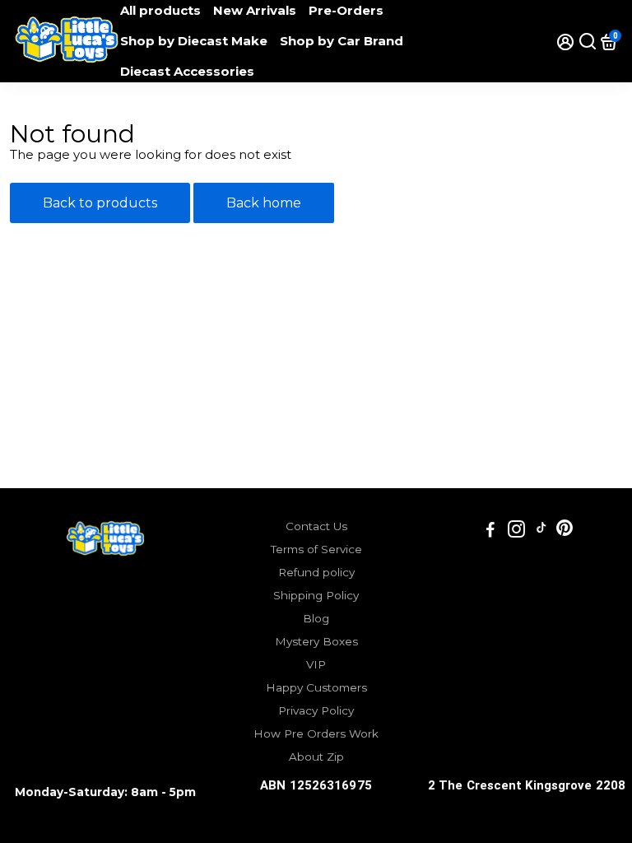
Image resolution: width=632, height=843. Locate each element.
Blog (316, 618)
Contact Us (316, 526)
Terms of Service (316, 549)
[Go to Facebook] (490, 531)
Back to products (100, 203)
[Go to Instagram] (516, 531)
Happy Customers (316, 687)
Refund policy (316, 572)
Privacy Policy (316, 710)
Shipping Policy (316, 595)
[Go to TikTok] (541, 531)
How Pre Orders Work (316, 733)
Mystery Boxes (316, 641)
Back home (263, 203)
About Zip (316, 756)
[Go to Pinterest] (564, 531)
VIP (316, 664)
